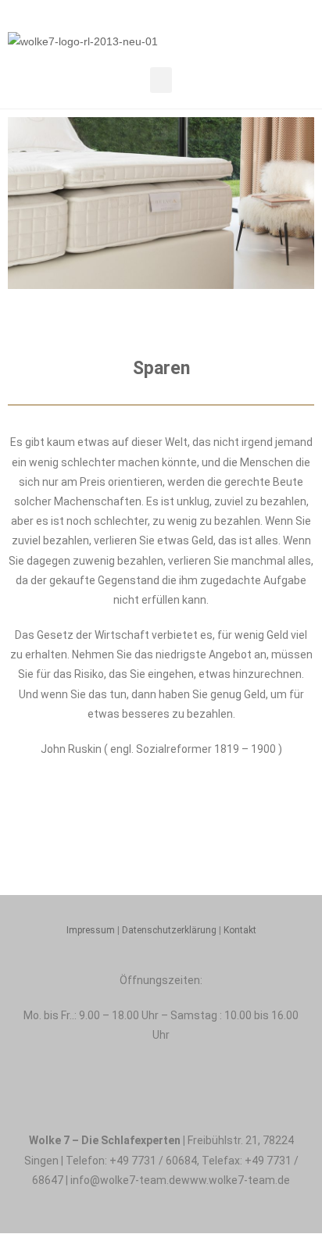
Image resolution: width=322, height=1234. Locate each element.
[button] (161, 80)
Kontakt (240, 930)
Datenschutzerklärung (169, 930)
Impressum (90, 930)
